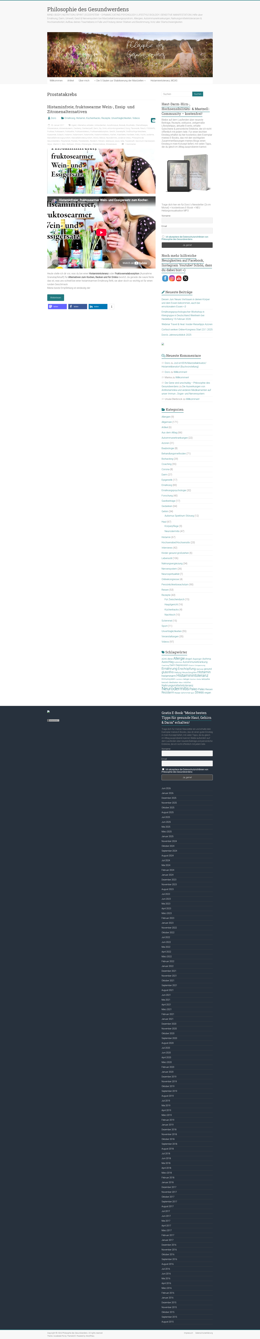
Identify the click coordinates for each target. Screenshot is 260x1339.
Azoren (165, 443)
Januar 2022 (167, 966)
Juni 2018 (166, 1158)
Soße (122, 141)
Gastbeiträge (168, 500)
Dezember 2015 (169, 1302)
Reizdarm (94, 141)
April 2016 (166, 1283)
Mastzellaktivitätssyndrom (81, 138)
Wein (64, 144)
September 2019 (169, 1091)
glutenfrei (168, 672)
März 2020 (167, 1062)
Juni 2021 (166, 995)
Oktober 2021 (168, 980)
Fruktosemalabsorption (99, 131)
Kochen (113, 135)
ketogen (186, 679)
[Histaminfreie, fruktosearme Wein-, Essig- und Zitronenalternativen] (101, 150)
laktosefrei (206, 679)
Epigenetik (167, 479)
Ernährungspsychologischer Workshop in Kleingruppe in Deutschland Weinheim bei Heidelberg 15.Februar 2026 (183, 315)
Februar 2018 (168, 1177)
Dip (100, 128)
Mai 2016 (166, 1278)
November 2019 (169, 1081)
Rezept (177, 693)
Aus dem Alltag (169, 432)
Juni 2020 (166, 1052)
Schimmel (167, 620)
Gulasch (60, 135)
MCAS (95, 138)
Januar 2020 (167, 1072)
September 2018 (169, 1144)
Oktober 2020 (168, 1033)
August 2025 (168, 812)
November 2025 (169, 803)
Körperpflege (172, 526)
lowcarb (165, 682)
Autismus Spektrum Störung (179, 515)
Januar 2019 (167, 1125)
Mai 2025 (166, 827)
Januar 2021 (167, 1019)
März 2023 (167, 913)
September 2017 (169, 1201)
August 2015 (168, 1322)
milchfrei (187, 682)
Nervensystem (169, 568)
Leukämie (150, 135)
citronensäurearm (66, 128)
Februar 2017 (168, 1235)
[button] (57, 306)
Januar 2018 (167, 1182)
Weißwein (70, 144)
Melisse (102, 138)
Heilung (177, 672)
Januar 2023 (167, 923)
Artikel (70, 80)
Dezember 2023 (169, 879)
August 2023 (168, 889)
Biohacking (167, 458)
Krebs (137, 135)
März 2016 (167, 1288)
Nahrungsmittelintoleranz (177, 685)
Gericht (112, 131)
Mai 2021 (166, 1000)
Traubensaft (130, 141)
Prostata (74, 141)
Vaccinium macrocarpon (145, 141)
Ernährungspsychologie (174, 490)
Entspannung (200, 665)
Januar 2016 (167, 1298)
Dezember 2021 (169, 971)
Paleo (193, 689)
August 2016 (168, 1264)
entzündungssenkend (116, 128)
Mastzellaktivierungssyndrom (59, 138)
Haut (164, 521)
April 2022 (166, 952)
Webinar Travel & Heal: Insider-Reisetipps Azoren (187, 324)
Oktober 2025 (168, 807)
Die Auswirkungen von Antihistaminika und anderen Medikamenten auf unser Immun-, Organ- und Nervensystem (186, 390)
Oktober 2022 (168, 932)
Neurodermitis (111, 138)
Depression (182, 665)
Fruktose (50, 131)
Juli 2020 (166, 1048)
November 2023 (169, 884)
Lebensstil (167, 558)
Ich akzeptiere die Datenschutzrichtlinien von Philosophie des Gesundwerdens (185, 238)
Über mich (84, 80)
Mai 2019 (166, 1105)
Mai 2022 (166, 947)
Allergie (179, 658)
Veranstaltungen (170, 636)
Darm (96, 128)
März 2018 (167, 1173)
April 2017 (166, 1225)
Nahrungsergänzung (172, 563)
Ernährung (70, 118)
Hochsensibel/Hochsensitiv (176, 542)
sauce (117, 141)
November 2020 (169, 1028)
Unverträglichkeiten (121, 118)
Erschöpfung (187, 668)
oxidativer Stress (124, 138)
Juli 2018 (166, 1153)
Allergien (166, 416)
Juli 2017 (166, 1211)
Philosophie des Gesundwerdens (88, 9)
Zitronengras (86, 144)
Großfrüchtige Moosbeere (136, 131)
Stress (199, 692)
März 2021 (167, 1009)
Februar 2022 (168, 961)
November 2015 (169, 1307)
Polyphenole (65, 141)
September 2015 (169, 1317)
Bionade (122, 125)
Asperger (197, 659)
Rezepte (105, 118)
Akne (170, 658)
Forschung (167, 495)
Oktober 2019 (168, 1086)
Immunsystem (168, 679)
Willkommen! (180, 372)
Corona (165, 469)
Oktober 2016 (168, 1254)
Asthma (206, 658)
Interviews (167, 547)
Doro (53, 118)
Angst (188, 658)
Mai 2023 (166, 903)
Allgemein (167, 422)
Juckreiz (179, 679)
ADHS (164, 659)
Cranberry (77, 128)
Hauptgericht (171, 604)
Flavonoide (135, 128)
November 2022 (169, 928)
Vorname (166, 216)
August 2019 (168, 1096)
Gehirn (165, 511)
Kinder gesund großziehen (175, 553)
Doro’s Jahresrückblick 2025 (176, 334)
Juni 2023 (166, 899)
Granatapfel (120, 131)
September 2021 (169, 985)
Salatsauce (110, 141)
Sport (164, 626)
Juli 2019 (166, 1100)
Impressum (188, 1333)
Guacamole (51, 135)
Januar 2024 (167, 875)
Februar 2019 (168, 1120)
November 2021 (169, 976)
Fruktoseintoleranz (82, 131)
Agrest (74, 125)
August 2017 (168, 1206)
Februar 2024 (168, 870)
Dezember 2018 (169, 1129)
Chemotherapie (141, 125)
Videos (136, 118)
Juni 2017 (166, 1216)
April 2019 (166, 1110)
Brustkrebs (130, 125)
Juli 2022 (166, 937)
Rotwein (101, 141)
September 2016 (169, 1259)
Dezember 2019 (169, 1076)
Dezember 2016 (169, 1245)
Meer (181, 682)
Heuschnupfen (189, 672)
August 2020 (168, 1043)
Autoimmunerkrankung (195, 661)
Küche (143, 135)
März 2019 (167, 1115)
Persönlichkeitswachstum (175, 584)
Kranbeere (130, 135)
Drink (104, 128)
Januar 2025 (167, 836)
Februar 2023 (168, 918)
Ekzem (191, 665)
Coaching (167, 464)
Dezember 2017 (169, 1187)
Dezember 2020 (169, 1024)
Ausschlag (168, 661)
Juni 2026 (166, 788)
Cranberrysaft (87, 128)
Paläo (201, 689)
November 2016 (169, 1249)
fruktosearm (59, 131)
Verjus (49, 144)
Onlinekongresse (170, 579)
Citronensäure (52, 128)
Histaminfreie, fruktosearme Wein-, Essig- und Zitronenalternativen (91, 109)
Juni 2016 (166, 1273)
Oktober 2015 (168, 1312)
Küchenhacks (93, 118)
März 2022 (167, 956)
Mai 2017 (166, 1221)
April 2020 (166, 1057)
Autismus (178, 662)
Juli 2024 (166, 860)
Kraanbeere (121, 135)
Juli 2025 (166, 817)
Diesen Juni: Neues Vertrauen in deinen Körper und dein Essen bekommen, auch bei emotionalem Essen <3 (186, 303)
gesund (208, 668)
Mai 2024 (166, 865)
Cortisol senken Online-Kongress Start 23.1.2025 (187, 329)
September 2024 (169, 851)
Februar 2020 (168, 1067)
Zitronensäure (111, 144)
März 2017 (167, 1230)
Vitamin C (57, 144)
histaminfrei (88, 135)
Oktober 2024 (168, 846)
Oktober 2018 (168, 1139)
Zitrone (77, 144)
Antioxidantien (100, 125)
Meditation (173, 682)
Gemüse (199, 669)
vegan (207, 692)
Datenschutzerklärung (204, 1333)
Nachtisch (170, 614)
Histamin (80, 118)
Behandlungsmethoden (174, 453)
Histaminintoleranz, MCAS (164, 80)
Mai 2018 (166, 1163)
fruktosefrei (69, 131)
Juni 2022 (166, 942)
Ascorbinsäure (112, 125)
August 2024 (168, 855)
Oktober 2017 (168, 1197)
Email (164, 226)
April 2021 (166, 1004)
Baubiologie (168, 448)
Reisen (165, 589)
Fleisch (143, 128)
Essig (127, 128)
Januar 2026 (167, 793)
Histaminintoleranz (101, 135)
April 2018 (166, 1168)
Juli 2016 (166, 1269)
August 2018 (168, 1149)
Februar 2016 (168, 1293)
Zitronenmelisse (98, 144)
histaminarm (78, 135)
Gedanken (167, 506)
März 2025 (167, 831)
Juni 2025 (166, 822)
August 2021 (168, 990)
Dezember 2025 (169, 798)
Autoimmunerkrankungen (175, 437)
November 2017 (169, 1192)
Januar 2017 (167, 1240)
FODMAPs (151, 128)
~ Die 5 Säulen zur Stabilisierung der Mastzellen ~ (120, 80)
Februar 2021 (168, 1014)
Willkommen (56, 80)
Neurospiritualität (170, 574)
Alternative (81, 125)
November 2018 (169, 1134)
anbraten (90, 125)
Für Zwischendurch (174, 599)
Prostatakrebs (83, 141)
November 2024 (169, 841)
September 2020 (169, 1038)
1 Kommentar (130, 144)
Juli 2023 (166, 894)
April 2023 (166, 908)
